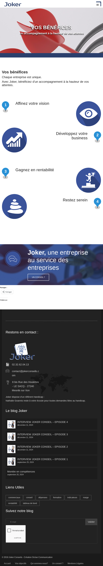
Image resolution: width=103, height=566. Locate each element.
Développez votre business (72, 135)
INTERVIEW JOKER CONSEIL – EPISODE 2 (42, 446)
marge (86, 497)
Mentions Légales (75, 563)
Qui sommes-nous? (39, 563)
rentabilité (12, 503)
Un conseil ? (38, 277)
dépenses (42, 497)
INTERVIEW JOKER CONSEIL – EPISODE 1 (42, 459)
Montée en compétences (21, 471)
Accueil (7, 563)
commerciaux (14, 497)
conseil (29, 497)
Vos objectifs (20, 563)
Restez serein (75, 200)
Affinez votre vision (32, 103)
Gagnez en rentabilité (34, 170)
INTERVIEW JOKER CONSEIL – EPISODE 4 (42, 422)
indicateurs (72, 497)
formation (57, 497)
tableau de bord (30, 503)
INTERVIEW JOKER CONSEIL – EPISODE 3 (42, 434)
